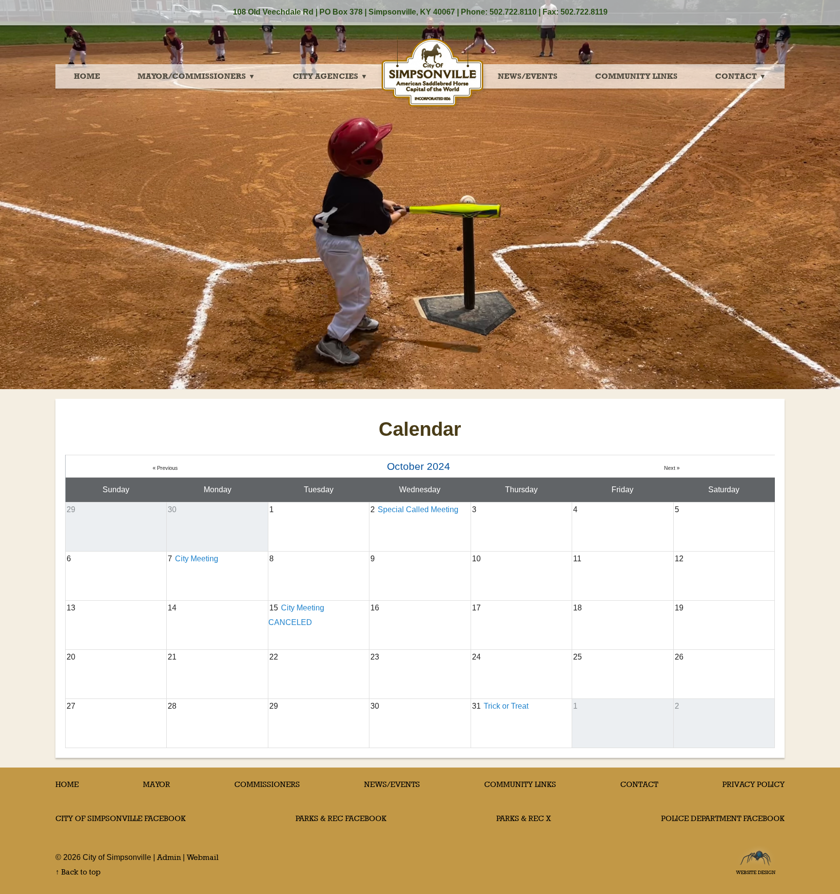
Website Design (755, 869)
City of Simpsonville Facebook (120, 818)
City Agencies (325, 76)
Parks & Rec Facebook (341, 818)
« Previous (165, 468)
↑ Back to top (78, 871)
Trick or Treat (506, 706)
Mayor (156, 784)
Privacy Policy (753, 784)
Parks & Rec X (523, 818)
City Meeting (196, 558)
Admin (169, 857)
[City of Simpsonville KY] (432, 60)
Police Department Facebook (723, 818)
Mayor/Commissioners (192, 76)
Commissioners (267, 784)
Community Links (636, 76)
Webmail (203, 857)
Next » (672, 468)
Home (87, 76)
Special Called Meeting (418, 509)
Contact (736, 76)
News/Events (528, 76)
